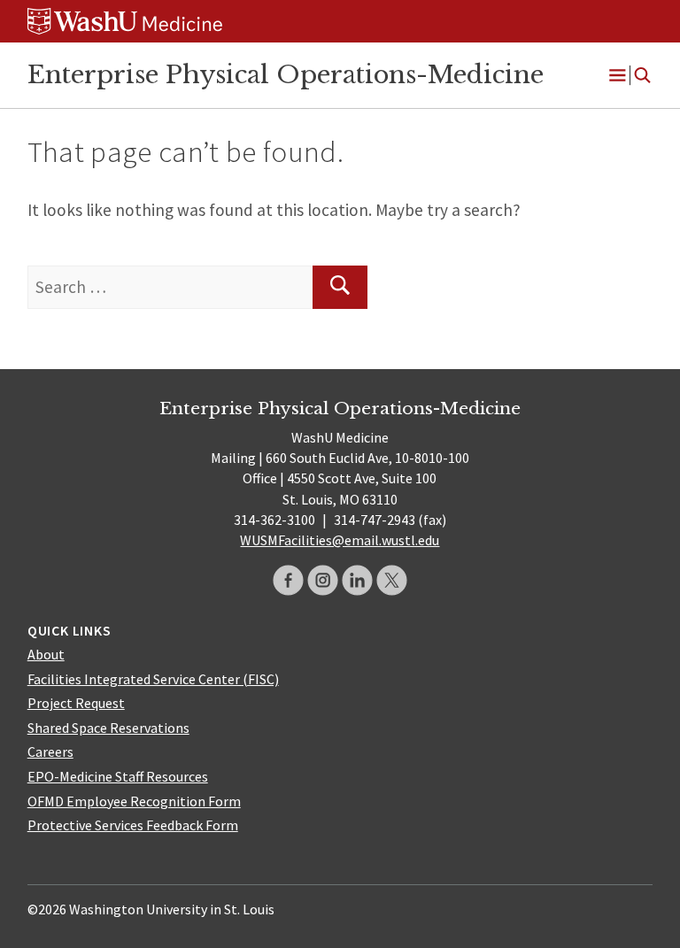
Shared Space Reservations (108, 727)
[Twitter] (391, 580)
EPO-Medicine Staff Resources (117, 776)
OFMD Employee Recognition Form (134, 801)
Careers (50, 751)
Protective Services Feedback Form (132, 825)
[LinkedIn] (357, 580)
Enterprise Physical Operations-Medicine (285, 74)
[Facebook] (288, 580)
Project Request (76, 703)
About (46, 654)
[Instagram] (322, 580)
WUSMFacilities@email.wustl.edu (339, 540)
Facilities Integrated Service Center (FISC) (153, 679)
